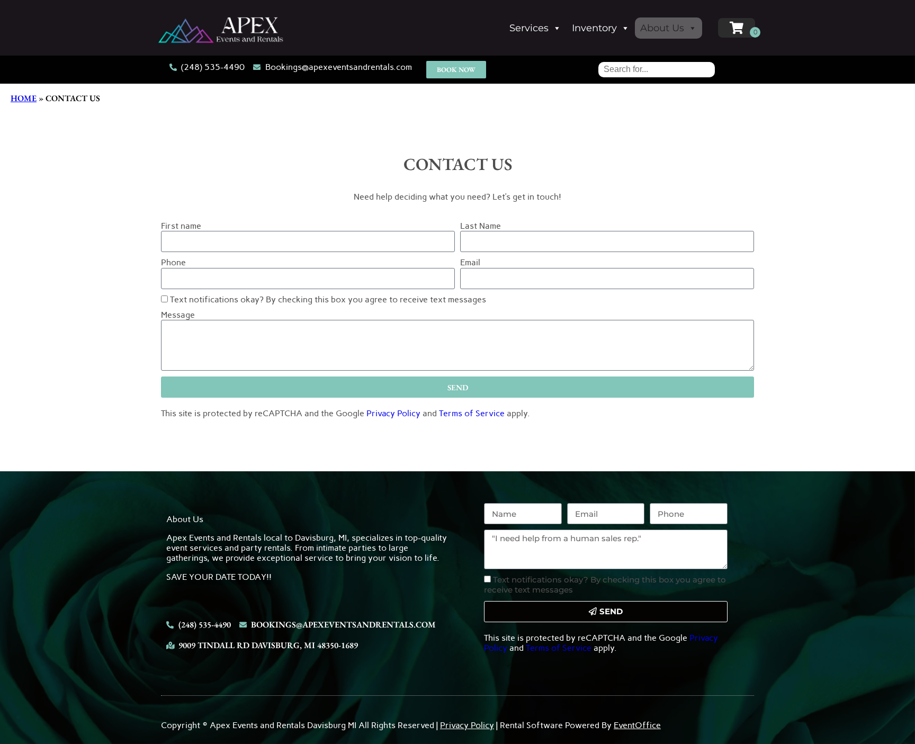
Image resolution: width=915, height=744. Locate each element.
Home (24, 98)
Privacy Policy (393, 413)
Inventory (594, 28)
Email (470, 262)
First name (181, 226)
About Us (662, 28)
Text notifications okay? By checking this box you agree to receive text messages (328, 299)
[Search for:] (656, 69)
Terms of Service (472, 413)
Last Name (480, 226)
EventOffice (637, 725)
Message (178, 315)
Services (529, 28)
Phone (173, 262)
